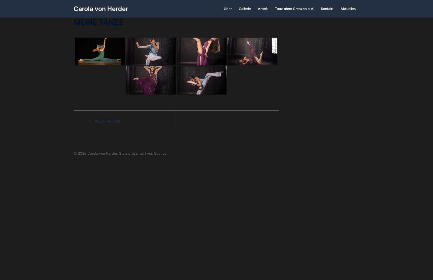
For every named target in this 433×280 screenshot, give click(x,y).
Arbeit (263, 9)
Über (228, 9)
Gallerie (245, 9)
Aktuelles (348, 9)
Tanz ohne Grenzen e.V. (294, 9)
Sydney (160, 153)
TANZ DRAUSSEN (107, 121)
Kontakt (327, 9)
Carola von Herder (101, 9)
